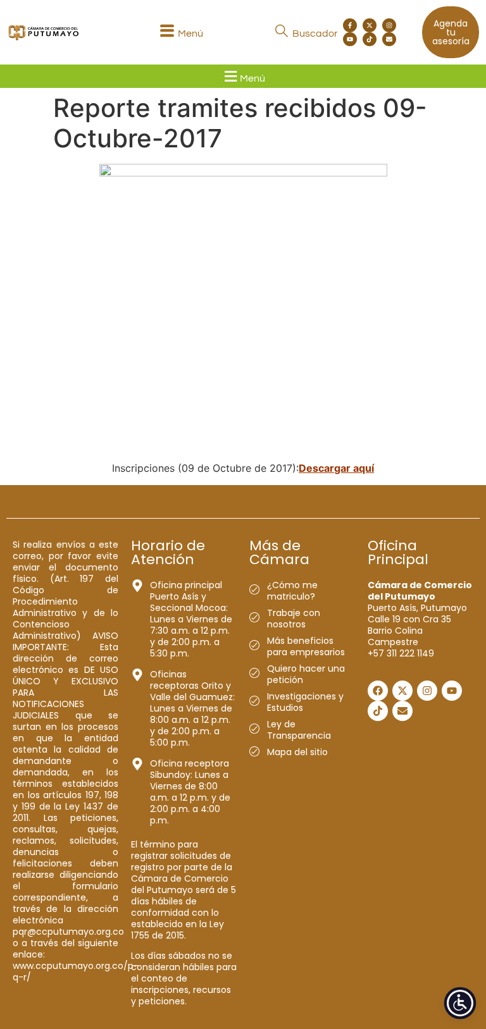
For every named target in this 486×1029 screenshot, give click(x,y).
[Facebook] (378, 691)
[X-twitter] (370, 25)
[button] (180, 32)
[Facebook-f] (350, 25)
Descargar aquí (336, 468)
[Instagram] (389, 25)
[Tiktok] (370, 39)
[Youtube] (350, 39)
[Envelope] (389, 39)
